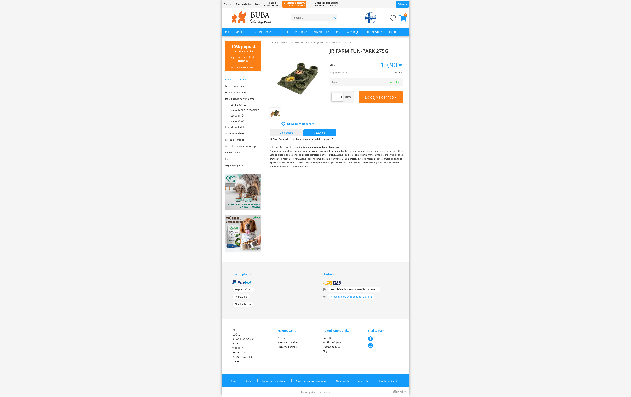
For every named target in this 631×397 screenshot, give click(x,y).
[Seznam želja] (389, 19)
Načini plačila (342, 380)
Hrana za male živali (236, 92)
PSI (227, 32)
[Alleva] (243, 250)
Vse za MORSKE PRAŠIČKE (245, 110)
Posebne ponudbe (288, 342)
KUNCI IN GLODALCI (263, 32)
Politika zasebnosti (388, 380)
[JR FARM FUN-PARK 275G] (298, 78)
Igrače (228, 159)
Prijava (402, 4)
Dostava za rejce (332, 346)
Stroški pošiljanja (332, 342)
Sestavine (319, 132)
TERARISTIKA (374, 32)
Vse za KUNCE (238, 104)
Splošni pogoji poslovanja (274, 380)
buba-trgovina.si (277, 42)
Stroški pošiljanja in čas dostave (311, 380)
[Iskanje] (334, 17)
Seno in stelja (232, 152)
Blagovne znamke (287, 346)
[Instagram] (383, 345)
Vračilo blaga (364, 380)
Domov (227, 4)
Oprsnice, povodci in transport (242, 146)
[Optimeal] (243, 208)
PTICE (285, 32)
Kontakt (327, 337)
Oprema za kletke (234, 133)
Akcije (393, 32)
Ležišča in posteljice (236, 86)
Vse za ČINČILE (239, 121)
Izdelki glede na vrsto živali (240, 98)
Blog (257, 4)
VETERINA (301, 32)
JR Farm (399, 72)
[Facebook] (383, 338)
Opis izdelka (286, 132)
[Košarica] (402, 18)
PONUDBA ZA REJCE (348, 32)
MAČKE (239, 32)
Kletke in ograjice (234, 139)
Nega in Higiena (234, 165)
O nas (233, 380)
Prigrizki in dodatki (235, 126)
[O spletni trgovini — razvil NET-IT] (399, 392)
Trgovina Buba (243, 4)
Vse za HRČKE (238, 115)
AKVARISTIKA (321, 32)
